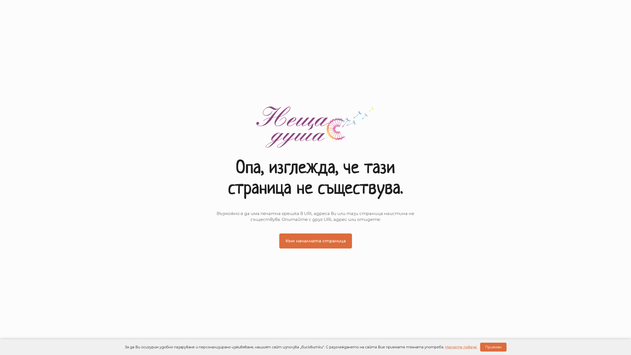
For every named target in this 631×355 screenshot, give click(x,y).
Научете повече (461, 347)
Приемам (493, 347)
